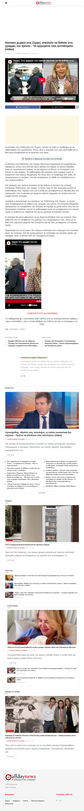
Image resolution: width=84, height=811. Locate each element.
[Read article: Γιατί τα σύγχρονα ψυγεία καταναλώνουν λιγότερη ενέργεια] (42, 523)
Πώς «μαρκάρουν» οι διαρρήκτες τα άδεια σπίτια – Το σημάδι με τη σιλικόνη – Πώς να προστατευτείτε (22, 463)
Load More (42, 493)
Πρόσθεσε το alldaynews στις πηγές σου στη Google (43, 159)
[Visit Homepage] (43, 3)
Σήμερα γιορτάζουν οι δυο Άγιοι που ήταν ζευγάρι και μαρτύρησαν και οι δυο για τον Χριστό (44, 575)
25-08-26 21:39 (30, 741)
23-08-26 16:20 (21, 682)
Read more (11, 455)
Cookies (25, 801)
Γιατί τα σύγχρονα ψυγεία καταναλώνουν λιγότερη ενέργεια (27, 545)
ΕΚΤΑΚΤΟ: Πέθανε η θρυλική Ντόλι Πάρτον (61, 486)
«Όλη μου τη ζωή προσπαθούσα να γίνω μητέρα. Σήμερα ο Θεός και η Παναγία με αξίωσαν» (41, 647)
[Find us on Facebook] (56, 800)
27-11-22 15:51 (9, 53)
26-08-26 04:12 (30, 439)
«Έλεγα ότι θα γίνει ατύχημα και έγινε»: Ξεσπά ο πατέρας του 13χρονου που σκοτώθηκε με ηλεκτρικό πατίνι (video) (23, 486)
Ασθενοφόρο (14, 329)
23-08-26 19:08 (21, 673)
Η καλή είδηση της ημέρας (18, 642)
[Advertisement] (42, 23)
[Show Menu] (6, 3)
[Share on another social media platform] (77, 107)
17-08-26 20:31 (30, 547)
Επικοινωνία (9, 803)
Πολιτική (10, 426)
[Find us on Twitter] (60, 800)
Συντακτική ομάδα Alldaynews (34, 358)
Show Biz (10, 731)
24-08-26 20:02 (32, 650)
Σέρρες (22, 329)
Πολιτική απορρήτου (37, 801)
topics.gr (13, 787)
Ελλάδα (18, 53)
